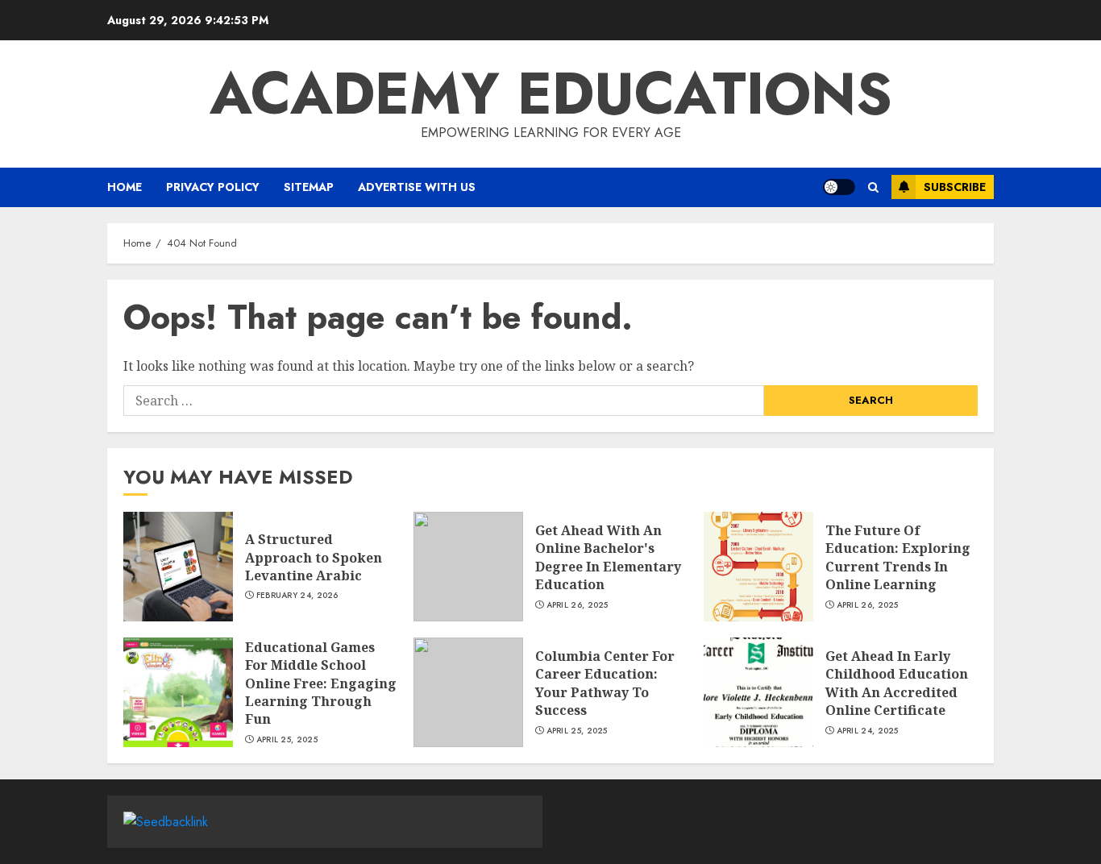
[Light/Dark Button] (839, 187)
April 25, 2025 (287, 740)
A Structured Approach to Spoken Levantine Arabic (313, 557)
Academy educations (551, 93)
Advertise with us (417, 187)
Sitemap (309, 187)
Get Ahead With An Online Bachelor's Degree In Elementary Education (608, 557)
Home (124, 187)
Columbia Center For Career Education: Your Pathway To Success (605, 683)
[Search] (873, 187)
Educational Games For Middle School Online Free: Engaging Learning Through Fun (321, 683)
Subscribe (955, 187)
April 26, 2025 (577, 605)
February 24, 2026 (297, 595)
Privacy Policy (213, 187)
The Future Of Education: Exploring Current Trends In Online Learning (897, 557)
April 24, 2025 (868, 731)
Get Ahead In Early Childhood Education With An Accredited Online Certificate (896, 683)
